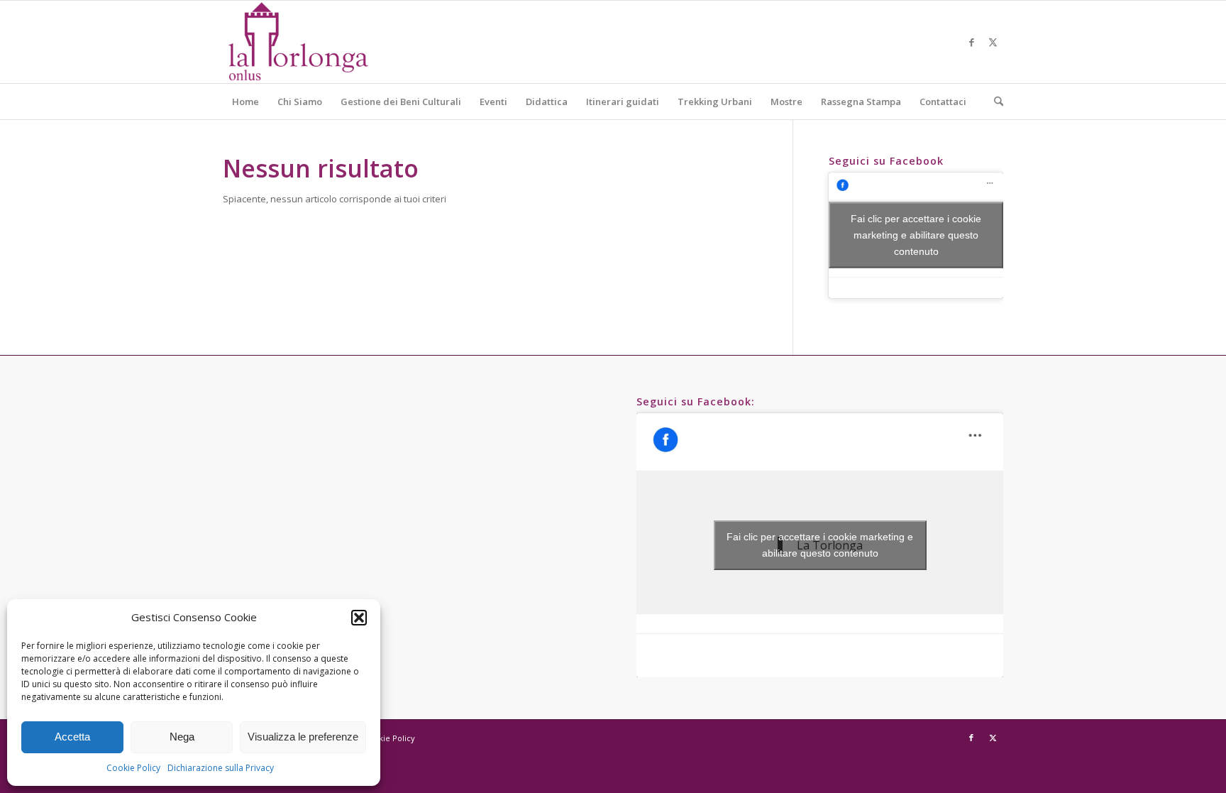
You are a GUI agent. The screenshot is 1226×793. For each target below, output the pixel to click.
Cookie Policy (133, 768)
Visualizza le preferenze (303, 737)
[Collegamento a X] (992, 42)
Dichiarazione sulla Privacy (220, 768)
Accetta (72, 737)
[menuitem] (245, 101)
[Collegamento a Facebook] (971, 42)
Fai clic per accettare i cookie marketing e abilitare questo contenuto (916, 235)
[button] (359, 618)
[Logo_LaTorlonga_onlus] (297, 42)
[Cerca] (994, 101)
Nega (182, 737)
